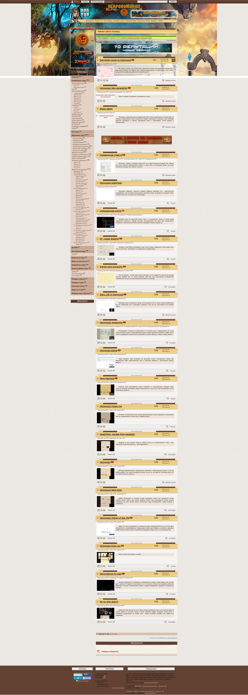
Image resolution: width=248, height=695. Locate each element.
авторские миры (150, 159)
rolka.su (111, 242)
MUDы (74, 128)
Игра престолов (80, 223)
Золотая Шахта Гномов (150, 686)
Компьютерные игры (80, 269)
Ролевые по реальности (80, 154)
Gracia (75, 110)
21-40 (111, 634)
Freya (75, 107)
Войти (85, 2)
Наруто (78, 190)
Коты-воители (80, 185)
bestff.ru (128, 92)
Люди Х (78, 244)
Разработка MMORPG (79, 126)
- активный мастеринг (79, 144)
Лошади (76, 166)
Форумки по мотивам (115, 159)
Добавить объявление (109, 651)
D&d (73, 254)
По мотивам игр (78, 234)
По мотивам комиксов (80, 242)
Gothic (74, 271)
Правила (136, 691)
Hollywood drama (108, 350)
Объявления (130, 21)
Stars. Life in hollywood (111, 295)
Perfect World (76, 114)
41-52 (115, 634)
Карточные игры (78, 258)
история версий (150, 693)
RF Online (75, 124)
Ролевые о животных (79, 160)
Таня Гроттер (79, 181)
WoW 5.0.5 (77, 100)
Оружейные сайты (79, 265)
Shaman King (79, 206)
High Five (76, 112)
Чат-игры (75, 132)
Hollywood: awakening (111, 322)
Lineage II (75, 105)
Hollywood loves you (110, 546)
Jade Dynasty (76, 118)
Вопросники (119, 21)
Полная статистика (118, 688)
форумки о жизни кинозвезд (134, 214)
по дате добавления (171, 638)
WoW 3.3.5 (77, 96)
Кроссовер (77, 171)
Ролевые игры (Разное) (81, 293)
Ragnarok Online (77, 122)
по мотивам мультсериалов (82, 225)
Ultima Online (76, 120)
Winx (77, 227)
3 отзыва (172, 343)
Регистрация (97, 2)
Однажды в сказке (81, 221)
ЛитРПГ (74, 248)
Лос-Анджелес (120, 214)
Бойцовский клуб (79, 87)
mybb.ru (111, 214)
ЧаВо (160, 21)
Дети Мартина (107, 378)
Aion (73, 89)
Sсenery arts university (111, 267)
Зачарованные (80, 218)
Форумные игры (101, 64)
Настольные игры (79, 251)
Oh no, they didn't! (109, 602)
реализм (119, 410)
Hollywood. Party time (111, 490)
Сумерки (78, 178)
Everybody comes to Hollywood (115, 60)
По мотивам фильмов (129, 159)
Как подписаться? (172, 40)
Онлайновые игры (79, 81)
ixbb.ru (111, 112)
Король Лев (79, 232)
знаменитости (127, 242)
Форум (154, 21)
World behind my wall (110, 574)
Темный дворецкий (81, 199)
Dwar (75, 85)
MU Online (75, 116)
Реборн (78, 195)
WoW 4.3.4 (77, 98)
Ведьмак (78, 186)
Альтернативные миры (79, 156)
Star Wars (78, 209)
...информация (78, 93)
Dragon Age (79, 237)
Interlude (76, 109)
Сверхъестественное (82, 220)
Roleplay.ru (138, 686)
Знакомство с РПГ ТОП (147, 691)
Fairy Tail (78, 192)
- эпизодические (77, 142)
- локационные (77, 138)
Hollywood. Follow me (111, 406)
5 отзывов (172, 538)
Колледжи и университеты (116, 92)
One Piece (78, 200)
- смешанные (76, 140)
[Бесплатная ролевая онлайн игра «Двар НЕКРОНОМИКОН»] (154, 17)
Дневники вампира (81, 214)
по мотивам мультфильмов (82, 230)
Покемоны (79, 202)
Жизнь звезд (106, 109)
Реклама (158, 691)
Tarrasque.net (162, 686)
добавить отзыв (170, 80)
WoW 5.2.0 (77, 101)
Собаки (76, 164)
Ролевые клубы (78, 283)
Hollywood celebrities (111, 183)
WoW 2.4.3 (77, 94)
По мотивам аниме (79, 188)
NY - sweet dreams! (109, 239)
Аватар (78, 228)
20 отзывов (171, 510)
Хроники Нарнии (81, 183)
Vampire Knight (80, 193)
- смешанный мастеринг (80, 146)
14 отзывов (171, 454)
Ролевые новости (78, 279)
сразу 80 (76, 103)
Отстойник (107, 21)
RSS (163, 691)
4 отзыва (172, 370)
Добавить (90, 21)
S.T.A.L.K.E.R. (76, 275)
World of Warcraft (77, 91)
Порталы (75, 77)
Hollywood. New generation (113, 88)
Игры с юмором (77, 158)
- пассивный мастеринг (80, 148)
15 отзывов (171, 287)
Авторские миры (77, 152)
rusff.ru (111, 64)
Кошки (76, 167)
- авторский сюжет (78, 150)
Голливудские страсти (111, 155)
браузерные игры (78, 84)
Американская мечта (110, 211)
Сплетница (79, 213)
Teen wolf (78, 216)
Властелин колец (81, 179)
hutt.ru (120, 438)
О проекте (129, 691)
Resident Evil (79, 241)
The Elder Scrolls (80, 235)
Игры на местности (79, 261)
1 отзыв (172, 203)
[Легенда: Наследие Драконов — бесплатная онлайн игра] (136, 144)
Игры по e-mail (77, 290)
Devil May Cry (79, 239)
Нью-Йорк (119, 242)
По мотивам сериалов (151, 326)
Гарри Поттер (80, 176)
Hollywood (105, 462)
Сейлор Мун (79, 204)
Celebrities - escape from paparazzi (117, 434)
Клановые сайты (78, 286)
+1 (173, 60)
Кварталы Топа (143, 21)
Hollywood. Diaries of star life (114, 518)
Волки (76, 162)
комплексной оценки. (151, 682)
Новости (98, 21)
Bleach (78, 197)
